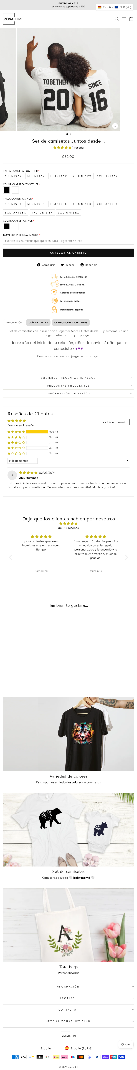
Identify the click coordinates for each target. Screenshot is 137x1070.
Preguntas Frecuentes (68, 385)
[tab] (14, 322)
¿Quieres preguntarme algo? (68, 377)
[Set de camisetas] (68, 830)
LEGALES (67, 998)
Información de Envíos (68, 393)
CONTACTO (68, 1009)
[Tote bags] (68, 925)
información (68, 986)
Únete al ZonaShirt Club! (68, 1021)
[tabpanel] (68, 348)
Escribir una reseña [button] (114, 422)
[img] (28, 472)
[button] (63, 147)
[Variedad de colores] (68, 734)
